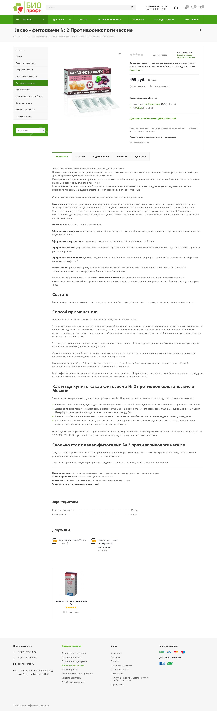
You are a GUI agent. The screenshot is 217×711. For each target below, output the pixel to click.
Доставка (115, 657)
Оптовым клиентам (121, 665)
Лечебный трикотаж (73, 681)
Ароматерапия (70, 669)
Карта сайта (117, 684)
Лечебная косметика (73, 665)
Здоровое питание (72, 657)
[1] (131, 54)
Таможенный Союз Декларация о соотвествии (108, 543)
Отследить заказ (119, 669)
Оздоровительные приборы (77, 673)
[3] (136, 54)
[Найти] (132, 7)
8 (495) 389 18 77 (27, 652)
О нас (114, 645)
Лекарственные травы (74, 652)
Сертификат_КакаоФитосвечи (73, 539)
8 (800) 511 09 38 (157, 6)
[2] (133, 54)
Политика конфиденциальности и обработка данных (129, 679)
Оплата (115, 661)
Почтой (171, 118)
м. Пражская (152, 104)
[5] (142, 54)
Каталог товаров (71, 645)
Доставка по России (143, 118)
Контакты (116, 652)
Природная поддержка (74, 661)
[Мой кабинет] (176, 7)
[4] (139, 54)
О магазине (117, 673)
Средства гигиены (71, 677)
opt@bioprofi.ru (26, 663)
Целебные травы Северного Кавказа (186, 55)
